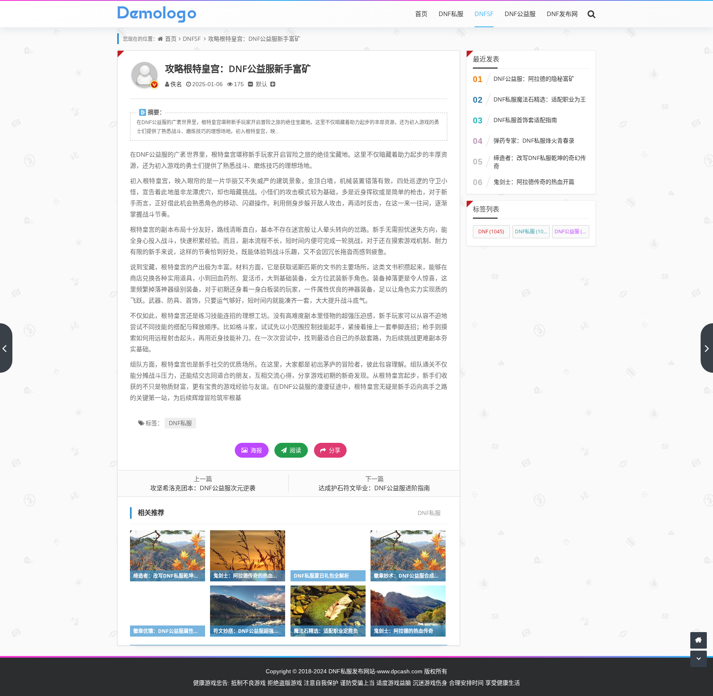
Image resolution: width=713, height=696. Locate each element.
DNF (491, 231)
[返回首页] (698, 640)
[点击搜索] (592, 13)
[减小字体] (250, 84)
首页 (421, 13)
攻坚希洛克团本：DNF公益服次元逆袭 (202, 488)
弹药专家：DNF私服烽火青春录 (533, 140)
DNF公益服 (520, 13)
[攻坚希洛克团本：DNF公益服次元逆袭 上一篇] (6, 348)
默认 (261, 84)
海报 (255, 450)
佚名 (176, 84)
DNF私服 (451, 13)
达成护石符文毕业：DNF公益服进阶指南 (374, 488)
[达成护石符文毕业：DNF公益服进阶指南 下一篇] (707, 348)
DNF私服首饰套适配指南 (525, 120)
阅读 (294, 450)
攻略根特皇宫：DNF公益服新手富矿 (254, 38)
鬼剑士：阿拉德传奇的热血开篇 (533, 182)
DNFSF (484, 13)
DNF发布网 (562, 13)
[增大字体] (272, 84)
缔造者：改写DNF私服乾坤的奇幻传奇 (539, 162)
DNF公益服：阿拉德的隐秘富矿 (533, 78)
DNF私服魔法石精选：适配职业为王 (539, 99)
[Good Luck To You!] (156, 13)
